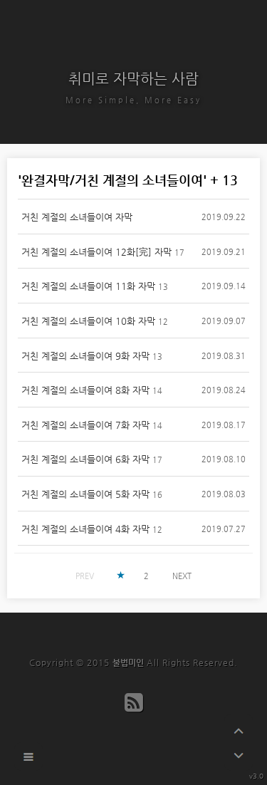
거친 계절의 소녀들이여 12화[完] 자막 (96, 251)
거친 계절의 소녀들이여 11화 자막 (88, 286)
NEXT (182, 576)
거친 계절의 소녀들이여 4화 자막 (85, 529)
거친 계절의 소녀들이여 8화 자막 (85, 390)
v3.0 (256, 776)
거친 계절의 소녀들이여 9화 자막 (85, 355)
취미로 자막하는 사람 (133, 79)
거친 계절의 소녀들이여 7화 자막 (85, 425)
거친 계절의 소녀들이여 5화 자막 (85, 494)
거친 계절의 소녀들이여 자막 (76, 217)
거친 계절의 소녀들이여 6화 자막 (85, 459)
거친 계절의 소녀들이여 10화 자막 (88, 321)
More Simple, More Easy (133, 100)
